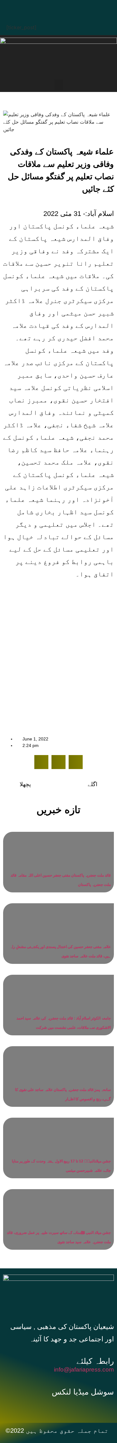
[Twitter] (51, 8)
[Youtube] (69, 8)
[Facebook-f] (43, 1407)
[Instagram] (88, 8)
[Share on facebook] (41, 762)
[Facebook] (32, 8)
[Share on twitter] (58, 762)
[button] (58, 85)
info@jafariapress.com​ (84, 1369)
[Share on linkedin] (76, 762)
